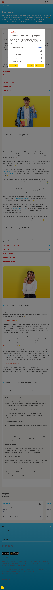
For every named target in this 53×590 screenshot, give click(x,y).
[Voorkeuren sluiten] (2, 587)
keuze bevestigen (14, 65)
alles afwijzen (30, 65)
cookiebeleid (28, 43)
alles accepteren (39, 65)
